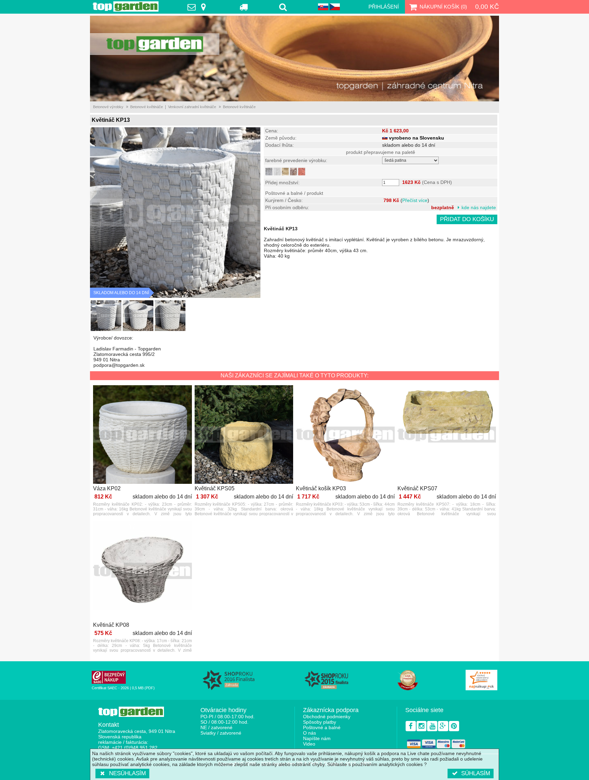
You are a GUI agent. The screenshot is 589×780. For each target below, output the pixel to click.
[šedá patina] (269, 171)
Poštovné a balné (322, 727)
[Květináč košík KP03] (345, 435)
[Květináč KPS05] (244, 435)
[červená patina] (301, 171)
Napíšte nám (317, 738)
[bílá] (277, 171)
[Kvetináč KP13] (106, 316)
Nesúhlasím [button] (127, 773)
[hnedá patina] (293, 171)
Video (309, 744)
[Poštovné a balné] (244, 6)
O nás (309, 733)
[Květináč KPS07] (446, 435)
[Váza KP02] (142, 435)
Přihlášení (383, 7)
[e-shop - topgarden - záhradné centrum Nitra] (294, 58)
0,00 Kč (487, 6)
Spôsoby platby (319, 722)
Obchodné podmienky (326, 716)
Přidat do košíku (467, 219)
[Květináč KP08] (142, 571)
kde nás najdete (479, 207)
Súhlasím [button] (475, 773)
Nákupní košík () (443, 7)
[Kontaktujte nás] (198, 6)
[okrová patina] (285, 171)
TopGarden (125, 6)
